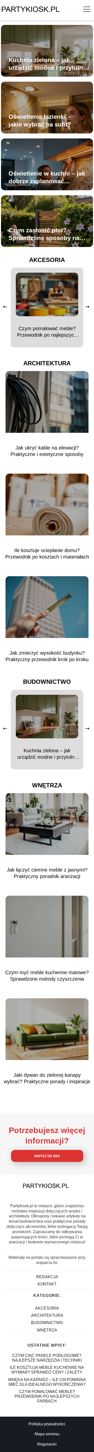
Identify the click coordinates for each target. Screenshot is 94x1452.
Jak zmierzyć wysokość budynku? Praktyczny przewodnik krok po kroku (47, 656)
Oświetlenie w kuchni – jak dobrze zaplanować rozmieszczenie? (47, 177)
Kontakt (47, 1284)
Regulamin (47, 1444)
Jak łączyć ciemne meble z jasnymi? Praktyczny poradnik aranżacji (47, 873)
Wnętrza (47, 785)
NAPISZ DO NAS (47, 1156)
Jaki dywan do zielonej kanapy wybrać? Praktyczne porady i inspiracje (47, 1078)
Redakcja (47, 1277)
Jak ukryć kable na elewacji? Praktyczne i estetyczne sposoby (47, 451)
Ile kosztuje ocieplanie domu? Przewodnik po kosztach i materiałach (47, 554)
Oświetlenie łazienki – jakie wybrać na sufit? (40, 120)
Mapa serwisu (47, 1434)
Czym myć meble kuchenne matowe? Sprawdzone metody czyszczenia (47, 976)
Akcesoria (47, 259)
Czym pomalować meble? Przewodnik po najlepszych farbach (47, 332)
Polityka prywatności (47, 1424)
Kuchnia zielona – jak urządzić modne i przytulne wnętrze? (47, 64)
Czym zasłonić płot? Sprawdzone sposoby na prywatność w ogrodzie (44, 234)
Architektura (47, 363)
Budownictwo (47, 681)
